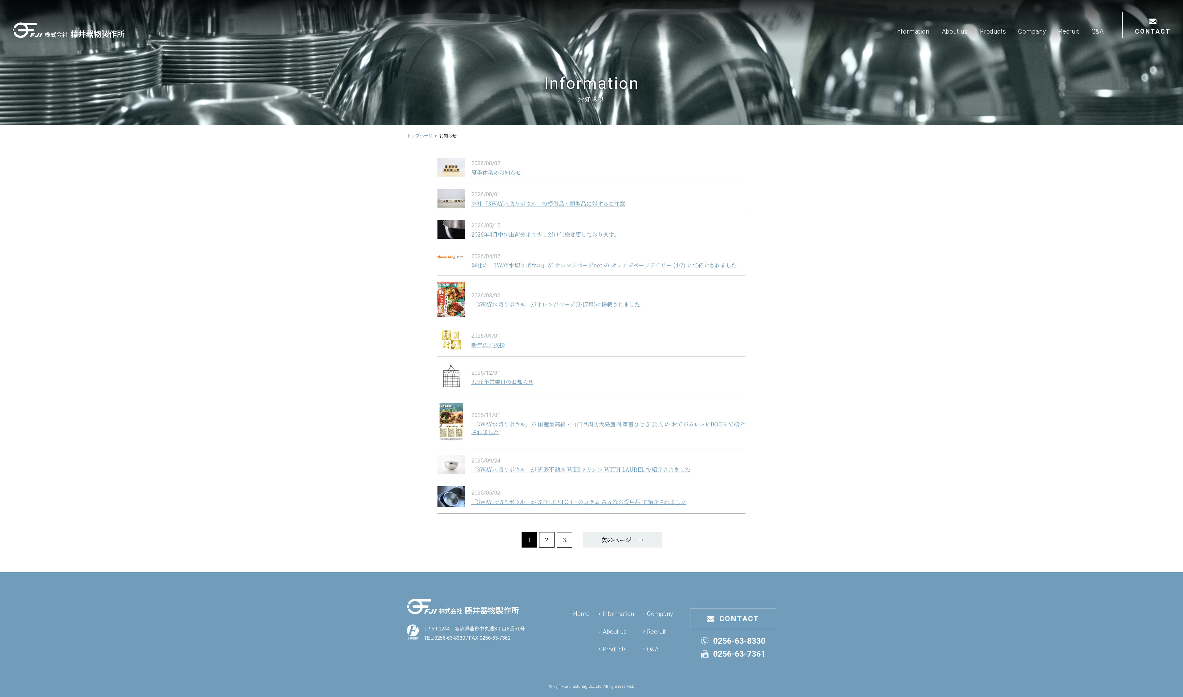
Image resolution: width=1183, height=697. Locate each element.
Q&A (1098, 31)
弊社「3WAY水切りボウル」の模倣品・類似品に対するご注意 (548, 203)
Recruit (1069, 31)
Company (1032, 31)
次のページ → (622, 539)
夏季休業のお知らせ (496, 172)
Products (993, 31)
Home (581, 614)
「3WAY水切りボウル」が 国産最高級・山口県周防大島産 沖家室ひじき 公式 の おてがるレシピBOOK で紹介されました (608, 428)
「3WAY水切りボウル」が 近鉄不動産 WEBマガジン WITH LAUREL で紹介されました (580, 469)
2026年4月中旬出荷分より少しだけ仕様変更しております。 (545, 234)
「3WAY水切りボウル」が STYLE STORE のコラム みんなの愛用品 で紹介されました (578, 502)
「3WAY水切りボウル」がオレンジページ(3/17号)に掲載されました (555, 304)
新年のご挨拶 (488, 345)
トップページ (420, 135)
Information (912, 31)
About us (955, 31)
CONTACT (1153, 31)
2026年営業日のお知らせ (502, 381)
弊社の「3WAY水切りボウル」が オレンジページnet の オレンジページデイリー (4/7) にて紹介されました (604, 265)
